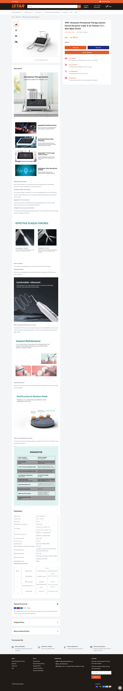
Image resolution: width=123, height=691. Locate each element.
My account (97, 7)
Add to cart (75, 47)
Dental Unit (38, 12)
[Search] (79, 6)
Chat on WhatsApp (87, 52)
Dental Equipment (16, 12)
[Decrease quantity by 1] (71, 42)
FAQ (71, 12)
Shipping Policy (37, 666)
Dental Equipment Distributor (52, 12)
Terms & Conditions (38, 668)
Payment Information (38, 670)
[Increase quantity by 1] (79, 42)
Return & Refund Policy (39, 663)
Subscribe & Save (106, 1)
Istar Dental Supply (70, 32)
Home (13, 17)
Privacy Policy (36, 661)
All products (18, 17)
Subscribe (96, 677)
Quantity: (67, 42)
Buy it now (98, 47)
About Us (14, 663)
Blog (76, 12)
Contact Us (65, 12)
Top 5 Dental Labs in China (18, 661)
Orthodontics (28, 12)
